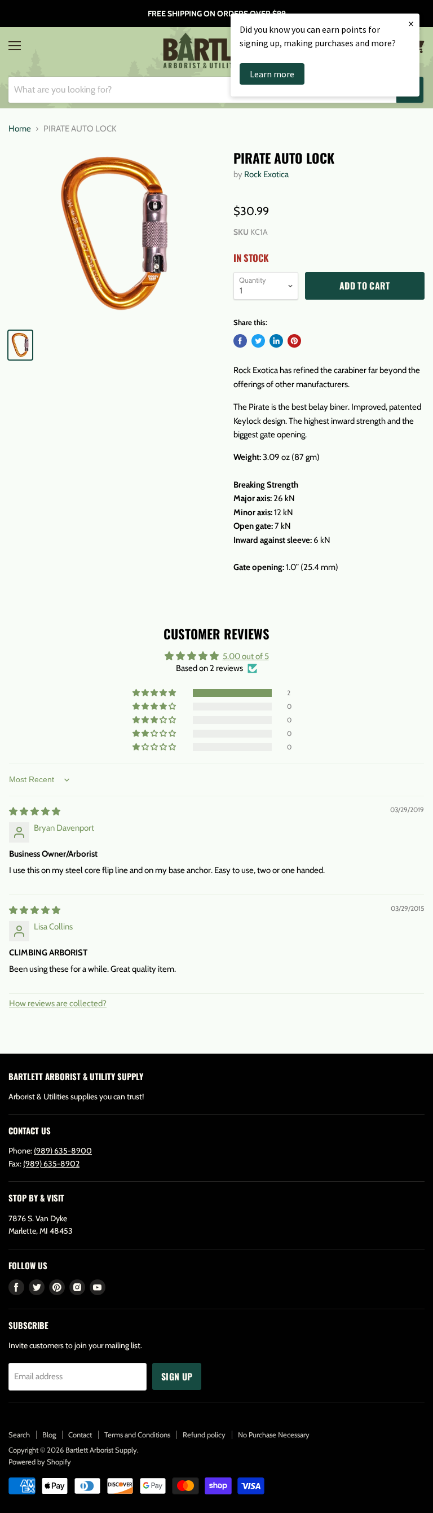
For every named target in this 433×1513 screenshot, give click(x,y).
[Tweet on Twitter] (258, 341)
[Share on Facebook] (240, 341)
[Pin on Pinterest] (294, 341)
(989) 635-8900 (63, 1151)
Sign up (176, 1376)
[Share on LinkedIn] (276, 341)
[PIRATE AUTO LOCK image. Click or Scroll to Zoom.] (115, 234)
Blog (49, 1434)
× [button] (411, 23)
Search (19, 1434)
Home (19, 129)
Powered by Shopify (39, 1461)
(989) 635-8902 (51, 1164)
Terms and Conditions (137, 1434)
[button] (155, 693)
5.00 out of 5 (246, 656)
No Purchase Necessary (274, 1434)
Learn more (272, 74)
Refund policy (204, 1434)
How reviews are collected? (58, 1003)
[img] (34, 811)
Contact (80, 1434)
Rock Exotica (266, 174)
